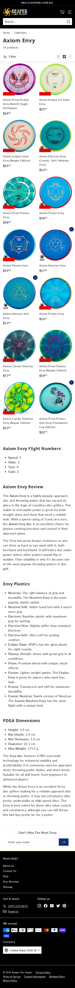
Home (6, 32)
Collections (20, 32)
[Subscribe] (64, 842)
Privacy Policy (43, 972)
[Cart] (62, 12)
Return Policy (10, 980)
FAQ (5, 876)
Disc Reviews (11, 881)
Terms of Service (12, 976)
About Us (8, 865)
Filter (12, 56)
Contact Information (35, 976)
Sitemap (8, 886)
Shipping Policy (57, 976)
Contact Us (9, 870)
